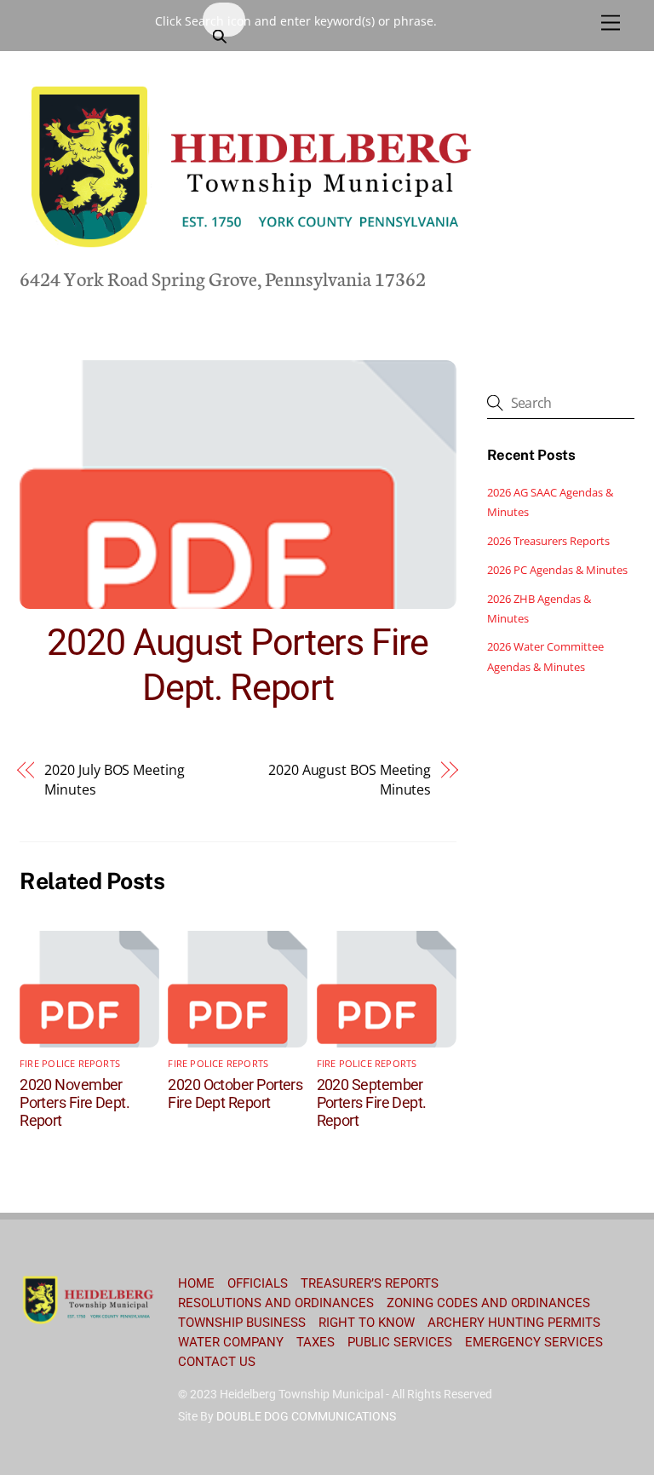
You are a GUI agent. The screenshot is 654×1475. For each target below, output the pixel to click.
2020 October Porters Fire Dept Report (235, 1093)
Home (196, 1283)
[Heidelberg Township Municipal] (254, 249)
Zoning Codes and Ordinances (488, 1303)
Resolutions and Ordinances (276, 1303)
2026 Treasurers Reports (548, 540)
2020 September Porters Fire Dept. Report (372, 1102)
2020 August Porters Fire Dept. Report (237, 665)
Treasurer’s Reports (370, 1283)
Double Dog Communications (306, 1416)
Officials (257, 1283)
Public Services (399, 1342)
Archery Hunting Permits (513, 1322)
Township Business (242, 1322)
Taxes (315, 1342)
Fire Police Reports (70, 1064)
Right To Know (366, 1322)
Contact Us (216, 1361)
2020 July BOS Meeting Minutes (114, 779)
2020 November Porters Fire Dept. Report (74, 1102)
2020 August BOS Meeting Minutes (349, 779)
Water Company (231, 1342)
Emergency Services (534, 1342)
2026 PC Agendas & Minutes (557, 569)
